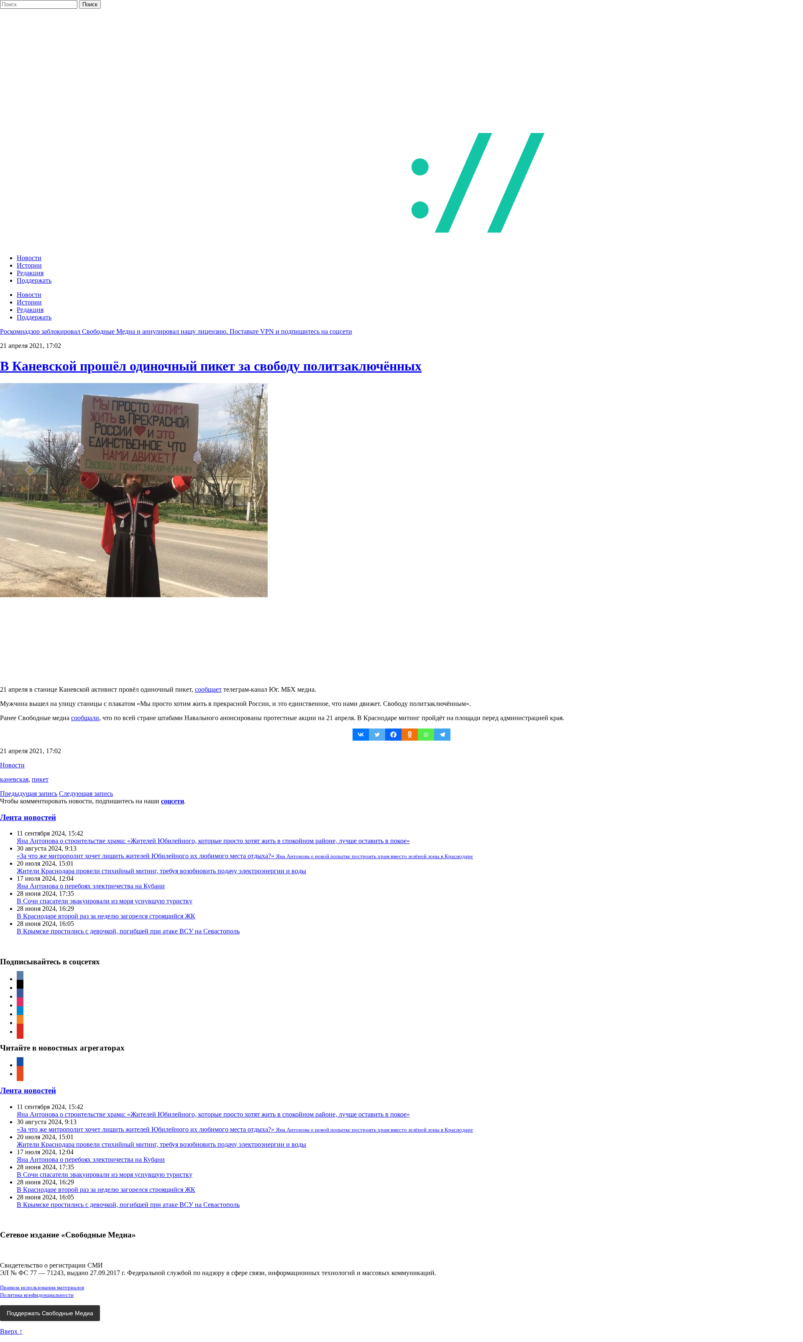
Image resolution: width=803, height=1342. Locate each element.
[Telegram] (442, 735)
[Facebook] (393, 735)
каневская (14, 779)
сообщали (85, 717)
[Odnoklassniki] (410, 735)
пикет (40, 779)
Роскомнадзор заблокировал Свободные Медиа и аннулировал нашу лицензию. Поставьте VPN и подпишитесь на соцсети (176, 331)
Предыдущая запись (28, 793)
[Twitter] (377, 735)
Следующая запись (86, 793)
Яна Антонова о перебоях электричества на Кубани (91, 886)
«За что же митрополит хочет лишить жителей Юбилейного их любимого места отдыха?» (245, 855)
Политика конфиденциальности (37, 1295)
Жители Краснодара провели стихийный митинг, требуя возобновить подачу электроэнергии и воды (161, 870)
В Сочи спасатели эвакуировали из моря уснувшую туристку (104, 901)
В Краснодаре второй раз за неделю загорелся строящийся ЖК (106, 916)
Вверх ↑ (11, 1331)
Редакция (30, 272)
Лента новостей (28, 817)
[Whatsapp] (426, 735)
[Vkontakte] (361, 735)
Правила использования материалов (42, 1287)
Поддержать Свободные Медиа (50, 1313)
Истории (29, 265)
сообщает (208, 689)
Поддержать (34, 280)
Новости (29, 257)
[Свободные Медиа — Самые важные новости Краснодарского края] (346, 243)
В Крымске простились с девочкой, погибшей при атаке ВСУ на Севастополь (128, 931)
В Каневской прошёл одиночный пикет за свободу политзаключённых (211, 365)
